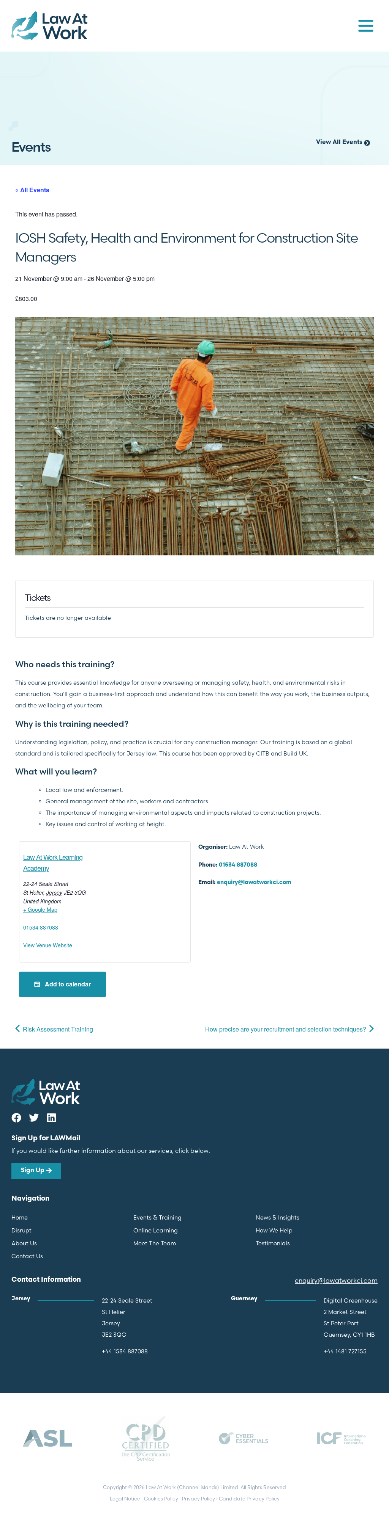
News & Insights (277, 1217)
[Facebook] (16, 1118)
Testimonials (273, 1243)
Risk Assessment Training (57, 1029)
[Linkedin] (51, 1118)
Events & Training (157, 1217)
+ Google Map (40, 909)
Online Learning (155, 1230)
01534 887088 (40, 927)
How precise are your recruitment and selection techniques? (286, 1029)
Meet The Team (154, 1243)
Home (19, 1217)
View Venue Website (47, 945)
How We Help (274, 1230)
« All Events (32, 189)
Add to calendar (67, 984)
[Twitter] (34, 1118)
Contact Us (27, 1256)
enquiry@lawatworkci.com (254, 883)
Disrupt (21, 1230)
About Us (24, 1243)
